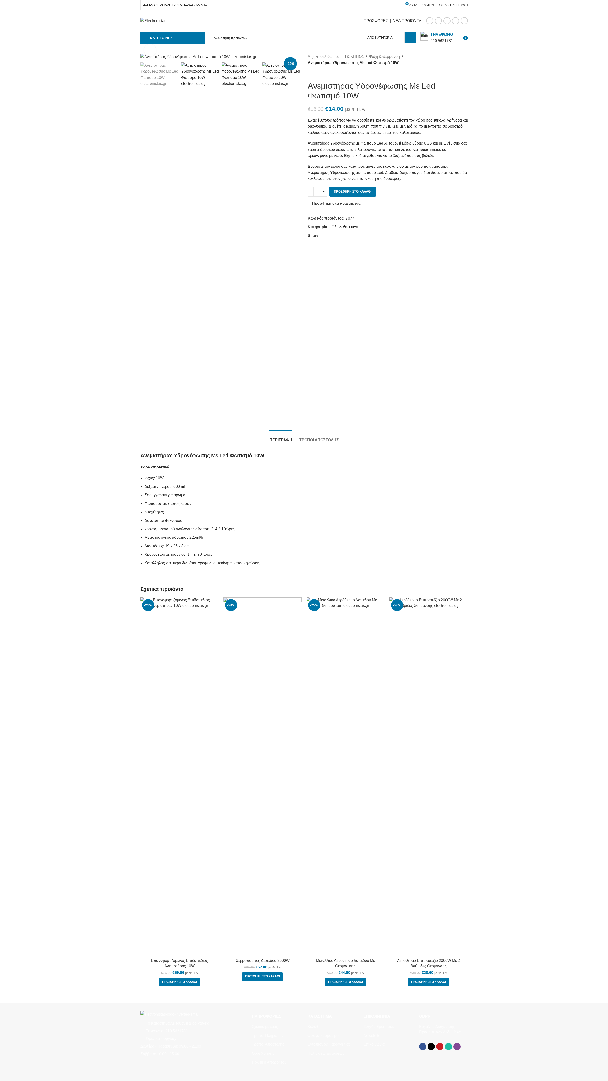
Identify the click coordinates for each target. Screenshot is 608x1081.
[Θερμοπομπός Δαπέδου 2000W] (262, 776)
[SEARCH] (410, 37)
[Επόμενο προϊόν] (322, 73)
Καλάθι (313, 1027)
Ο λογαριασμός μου (324, 1035)
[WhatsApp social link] (455, 20)
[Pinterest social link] (447, 20)
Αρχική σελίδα (320, 56)
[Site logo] (153, 20)
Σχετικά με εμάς (265, 1027)
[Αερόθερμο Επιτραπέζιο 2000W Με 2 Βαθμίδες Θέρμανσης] (428, 776)
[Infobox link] (436, 38)
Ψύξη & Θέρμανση (384, 56)
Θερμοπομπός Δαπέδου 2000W (263, 960)
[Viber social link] (464, 20)
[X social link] (438, 20)
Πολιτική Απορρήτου (269, 1062)
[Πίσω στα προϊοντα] (316, 73)
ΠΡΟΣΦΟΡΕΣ (376, 21)
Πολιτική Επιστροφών (325, 1053)
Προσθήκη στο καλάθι (352, 191)
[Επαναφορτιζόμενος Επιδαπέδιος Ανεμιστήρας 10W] (179, 776)
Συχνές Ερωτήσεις (379, 1027)
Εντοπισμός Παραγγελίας (328, 1044)
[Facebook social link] (429, 20)
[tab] (280, 437)
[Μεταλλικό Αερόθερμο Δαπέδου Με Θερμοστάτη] (346, 776)
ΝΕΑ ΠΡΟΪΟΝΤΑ (407, 21)
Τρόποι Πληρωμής (268, 1035)
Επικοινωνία (374, 1044)
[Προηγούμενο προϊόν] (310, 73)
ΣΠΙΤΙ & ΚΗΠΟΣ (350, 56)
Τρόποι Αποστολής (268, 1044)
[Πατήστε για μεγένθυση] (150, 50)
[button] (179, 982)
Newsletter (372, 1035)
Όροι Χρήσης (263, 1053)
